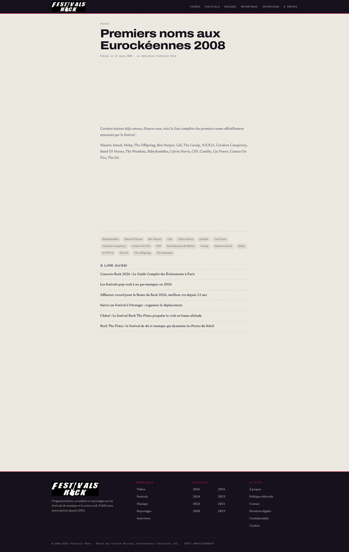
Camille (203, 239)
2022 (196, 504)
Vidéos (195, 6)
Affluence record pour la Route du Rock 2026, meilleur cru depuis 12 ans (153, 295)
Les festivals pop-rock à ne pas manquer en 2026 (136, 284)
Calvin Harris (185, 239)
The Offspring (142, 253)
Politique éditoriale (261, 496)
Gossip (204, 246)
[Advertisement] (174, 92)
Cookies (254, 525)
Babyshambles (110, 239)
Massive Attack (223, 246)
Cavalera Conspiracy (114, 246)
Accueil (104, 24)
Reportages (249, 6)
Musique (230, 6)
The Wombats (165, 253)
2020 (196, 511)
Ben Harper (154, 239)
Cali (169, 239)
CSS (158, 246)
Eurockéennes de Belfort (181, 246)
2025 (221, 489)
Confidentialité (259, 518)
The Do (124, 253)
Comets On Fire (141, 246)
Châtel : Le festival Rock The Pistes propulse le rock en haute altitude (151, 316)
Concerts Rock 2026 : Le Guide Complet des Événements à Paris (147, 274)
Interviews (270, 6)
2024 (196, 496)
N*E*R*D (108, 253)
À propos (290, 6)
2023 (221, 496)
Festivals (212, 6)
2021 (221, 504)
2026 (196, 489)
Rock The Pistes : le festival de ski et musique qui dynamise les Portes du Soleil (157, 326)
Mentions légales (260, 511)
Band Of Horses (133, 239)
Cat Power (220, 239)
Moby (241, 246)
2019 (221, 511)
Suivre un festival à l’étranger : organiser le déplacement (141, 305)
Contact (254, 504)
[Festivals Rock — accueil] (69, 6)
